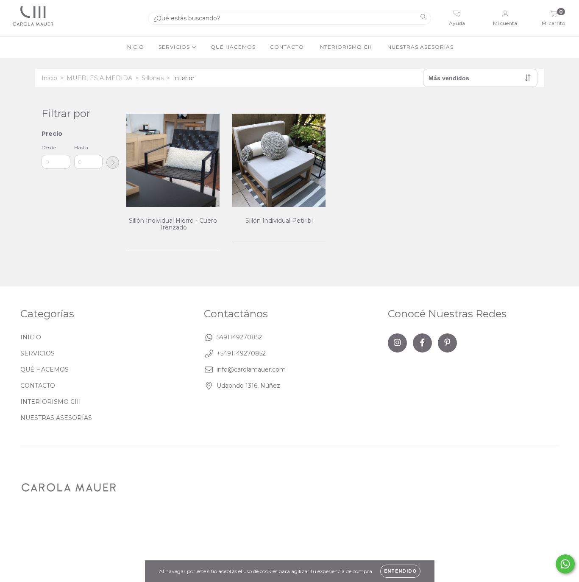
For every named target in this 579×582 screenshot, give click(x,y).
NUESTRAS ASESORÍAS (420, 47)
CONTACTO (287, 47)
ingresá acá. (293, 530)
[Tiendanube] (532, 531)
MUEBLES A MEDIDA (99, 78)
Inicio (49, 78)
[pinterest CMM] (447, 343)
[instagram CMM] (397, 343)
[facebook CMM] (422, 343)
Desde (49, 147)
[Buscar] (423, 18)
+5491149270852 (241, 353)
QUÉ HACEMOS (233, 47)
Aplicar (112, 162)
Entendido (400, 571)
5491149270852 (239, 337)
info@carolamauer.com (251, 369)
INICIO (134, 47)
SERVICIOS (175, 47)
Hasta (81, 147)
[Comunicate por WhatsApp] (565, 564)
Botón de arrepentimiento (357, 530)
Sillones (153, 78)
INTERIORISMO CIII (345, 47)
